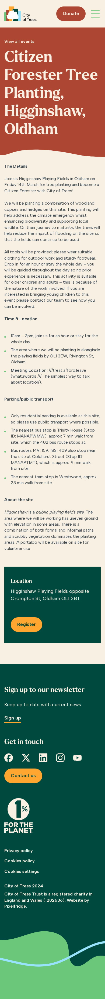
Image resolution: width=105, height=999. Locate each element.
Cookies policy (19, 860)
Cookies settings (21, 871)
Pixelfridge (15, 906)
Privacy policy (18, 850)
